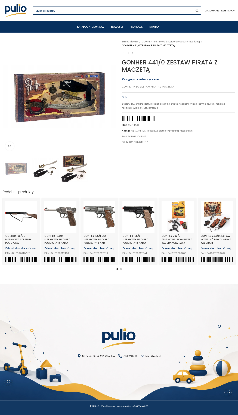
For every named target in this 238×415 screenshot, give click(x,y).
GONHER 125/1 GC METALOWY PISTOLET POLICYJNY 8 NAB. (96, 239)
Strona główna (130, 41)
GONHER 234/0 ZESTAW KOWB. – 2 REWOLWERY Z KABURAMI (216, 239)
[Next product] (132, 53)
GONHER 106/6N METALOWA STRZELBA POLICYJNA (18, 239)
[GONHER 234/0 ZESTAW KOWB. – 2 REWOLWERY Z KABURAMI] (217, 217)
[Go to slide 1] (117, 269)
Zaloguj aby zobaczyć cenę (140, 79)
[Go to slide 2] (121, 269)
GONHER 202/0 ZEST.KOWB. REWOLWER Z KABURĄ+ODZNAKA (177, 239)
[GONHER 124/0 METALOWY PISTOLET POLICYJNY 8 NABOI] (60, 217)
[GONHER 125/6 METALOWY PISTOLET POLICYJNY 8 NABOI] (138, 217)
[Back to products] (128, 53)
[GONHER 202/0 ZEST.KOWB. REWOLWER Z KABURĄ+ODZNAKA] (178, 217)
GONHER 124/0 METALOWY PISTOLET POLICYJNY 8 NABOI (57, 239)
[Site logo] (16, 10)
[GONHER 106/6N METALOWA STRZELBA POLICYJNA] (21, 217)
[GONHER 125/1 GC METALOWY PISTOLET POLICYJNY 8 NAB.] (100, 217)
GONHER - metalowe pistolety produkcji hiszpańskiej (171, 41)
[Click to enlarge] (9, 146)
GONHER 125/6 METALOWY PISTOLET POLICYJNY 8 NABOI (135, 239)
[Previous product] (124, 53)
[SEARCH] (197, 11)
